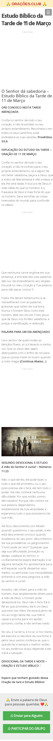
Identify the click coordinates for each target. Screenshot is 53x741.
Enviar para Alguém (28, 716)
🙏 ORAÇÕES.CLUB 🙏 (26, 4)
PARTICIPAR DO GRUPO (28, 728)
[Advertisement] (26, 60)
